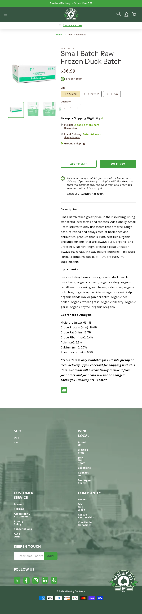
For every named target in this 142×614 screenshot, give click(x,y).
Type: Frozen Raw (76, 34)
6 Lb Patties (91, 94)
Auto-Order (18, 535)
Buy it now (118, 163)
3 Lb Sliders (70, 94)
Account (19, 504)
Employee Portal (84, 481)
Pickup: (81, 126)
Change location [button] (72, 137)
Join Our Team (81, 460)
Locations (84, 467)
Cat (16, 442)
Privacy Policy (18, 522)
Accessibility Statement (22, 515)
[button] (5, 14)
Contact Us (83, 474)
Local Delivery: (82, 135)
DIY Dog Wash (81, 507)
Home (59, 34)
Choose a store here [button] (86, 124)
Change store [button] (70, 128)
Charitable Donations (85, 523)
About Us (82, 443)
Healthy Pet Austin (76, 591)
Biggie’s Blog (83, 451)
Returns (19, 508)
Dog (16, 437)
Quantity (66, 101)
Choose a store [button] (72, 25)
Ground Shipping (74, 143)
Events (82, 499)
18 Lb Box (111, 94)
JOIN (50, 555)
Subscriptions (23, 528)
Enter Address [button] (92, 134)
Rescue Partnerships (86, 516)
